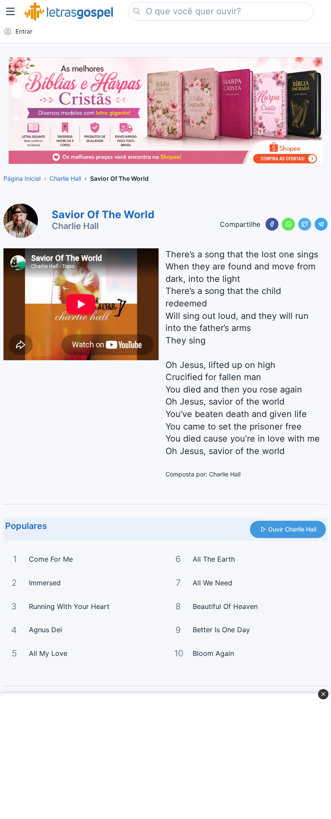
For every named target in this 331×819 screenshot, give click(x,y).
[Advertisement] (161, 756)
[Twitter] (304, 224)
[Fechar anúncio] (323, 694)
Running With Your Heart (69, 606)
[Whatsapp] (288, 224)
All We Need (212, 582)
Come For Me (51, 559)
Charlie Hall (75, 226)
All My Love (48, 653)
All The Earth (214, 559)
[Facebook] (271, 224)
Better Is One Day (221, 629)
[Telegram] (321, 224)
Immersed (45, 582)
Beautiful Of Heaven (225, 606)
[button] (10, 11)
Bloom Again (213, 653)
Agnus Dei (45, 629)
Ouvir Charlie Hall (292, 529)
